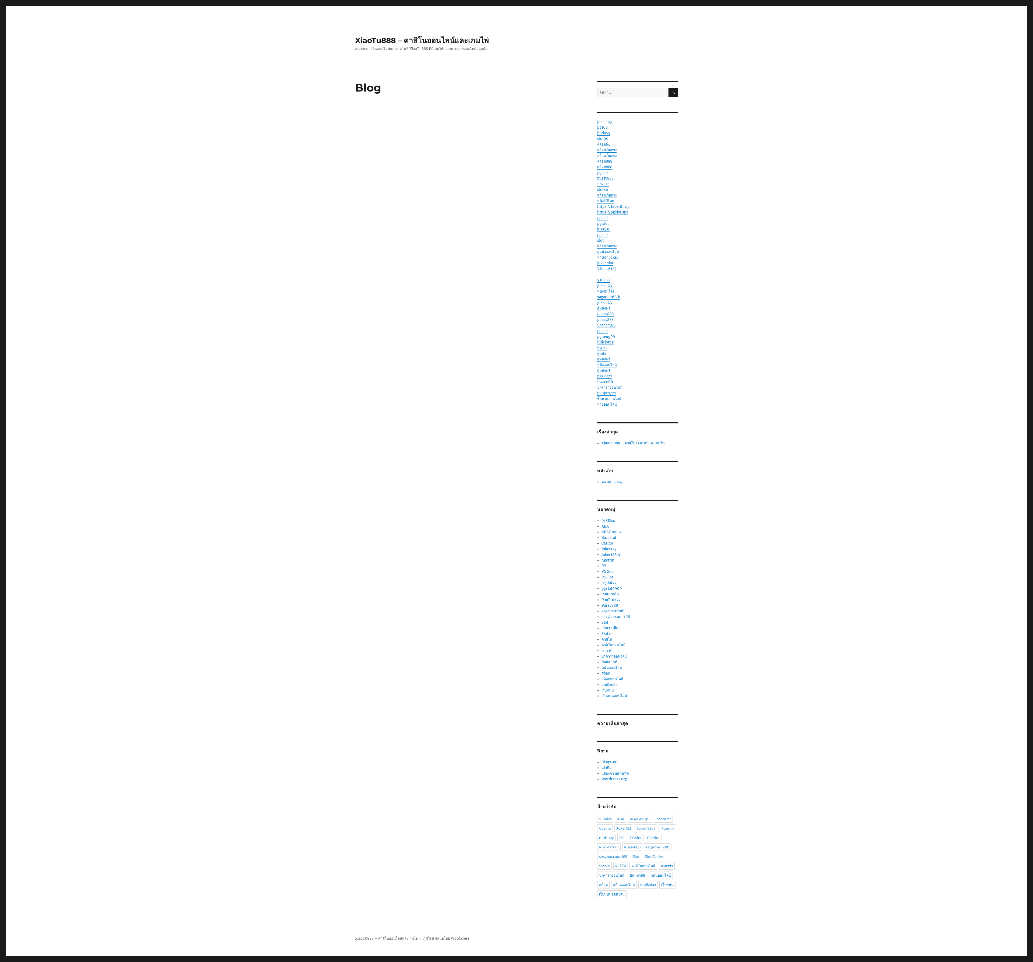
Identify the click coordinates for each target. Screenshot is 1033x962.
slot (600, 240)
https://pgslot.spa (612, 212)
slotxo (602, 189)
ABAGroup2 (612, 532)
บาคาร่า (603, 184)
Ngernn (667, 828)
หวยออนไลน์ (607, 404)
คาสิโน (607, 639)
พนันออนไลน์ (612, 667)
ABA (605, 526)
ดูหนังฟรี (603, 308)
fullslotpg (605, 342)
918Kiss (608, 520)
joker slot (605, 263)
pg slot (603, 223)
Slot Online (611, 628)
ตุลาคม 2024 (612, 482)
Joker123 (609, 549)
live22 (602, 348)
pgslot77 (604, 376)
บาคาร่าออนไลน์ (609, 387)
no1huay (606, 837)
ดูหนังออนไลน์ (608, 252)
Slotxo (607, 633)
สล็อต (606, 673)
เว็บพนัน (608, 690)
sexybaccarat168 (616, 617)
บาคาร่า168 (606, 325)
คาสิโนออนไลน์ (613, 645)
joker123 (604, 122)
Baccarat (609, 537)
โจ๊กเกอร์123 (606, 268)
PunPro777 (611, 600)
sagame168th (608, 297)
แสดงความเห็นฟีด (615, 773)
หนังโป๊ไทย (605, 201)
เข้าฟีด (606, 768)
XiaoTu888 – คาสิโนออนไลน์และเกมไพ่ (422, 40)
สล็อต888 (604, 161)
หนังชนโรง (605, 291)
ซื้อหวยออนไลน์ (609, 398)
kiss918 (603, 229)
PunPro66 (610, 594)
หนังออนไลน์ (607, 365)
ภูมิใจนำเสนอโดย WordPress (446, 938)
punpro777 (606, 393)
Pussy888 (610, 605)
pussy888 (605, 178)
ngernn (608, 560)
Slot (605, 622)
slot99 (603, 138)
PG (604, 566)
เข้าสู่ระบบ (609, 762)
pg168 (602, 127)
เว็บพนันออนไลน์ (614, 696)
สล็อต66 (604, 144)
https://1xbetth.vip (613, 206)
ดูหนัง (601, 353)
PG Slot (608, 571)
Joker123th (611, 554)
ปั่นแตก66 (605, 382)
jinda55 (603, 133)
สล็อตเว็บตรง (607, 150)
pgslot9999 (612, 588)
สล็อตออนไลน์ (612, 679)
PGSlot (607, 577)
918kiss (603, 280)
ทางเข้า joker (607, 257)
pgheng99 (606, 336)
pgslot (602, 172)
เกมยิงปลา (609, 684)
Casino (607, 543)
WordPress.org (614, 779)
